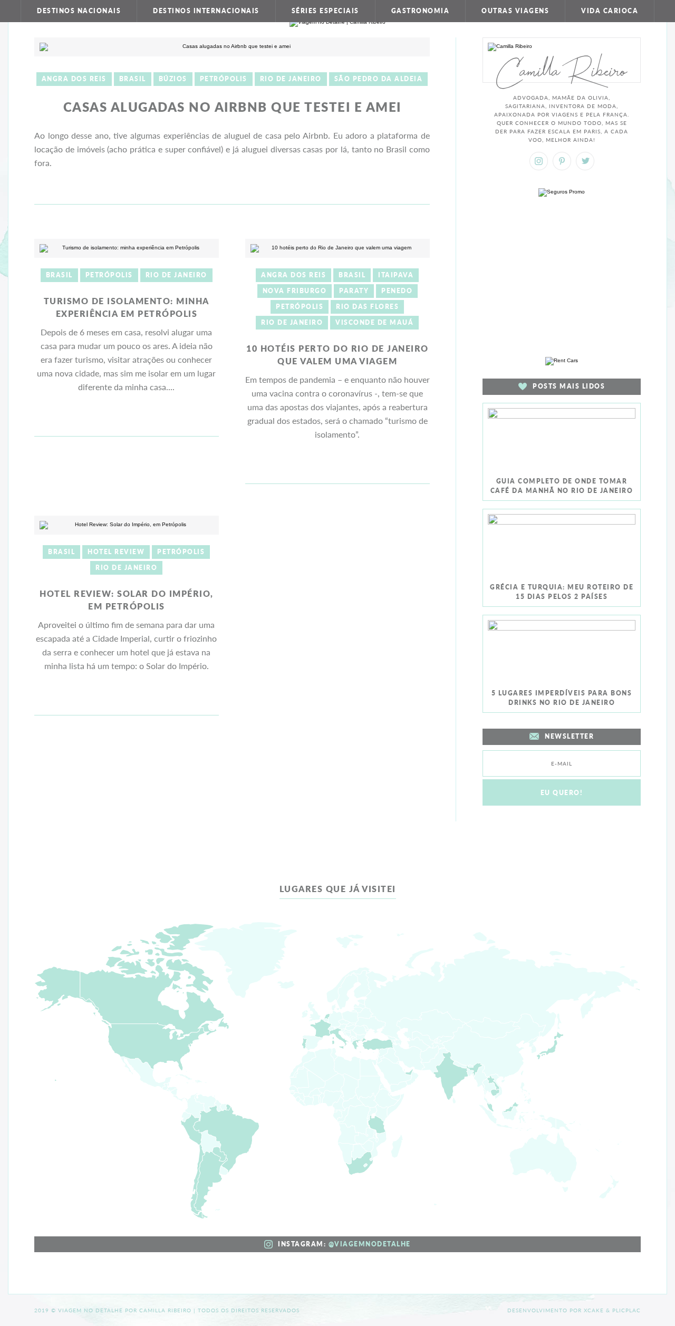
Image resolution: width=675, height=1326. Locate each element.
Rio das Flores (367, 307)
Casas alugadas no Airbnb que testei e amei (232, 106)
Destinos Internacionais (206, 11)
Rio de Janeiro (291, 79)
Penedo (396, 291)
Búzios (173, 79)
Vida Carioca (609, 11)
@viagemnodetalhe (370, 1244)
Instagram (538, 161)
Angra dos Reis (74, 79)
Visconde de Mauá (374, 322)
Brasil (132, 79)
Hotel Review (116, 552)
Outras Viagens (515, 11)
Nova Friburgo (295, 291)
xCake (594, 1310)
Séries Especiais (325, 11)
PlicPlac (626, 1310)
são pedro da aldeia (378, 79)
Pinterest (562, 161)
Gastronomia (420, 11)
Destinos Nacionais (79, 11)
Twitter (585, 161)
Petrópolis (223, 79)
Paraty (354, 291)
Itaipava (395, 275)
